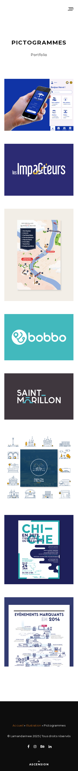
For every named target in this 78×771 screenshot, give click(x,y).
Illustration (33, 725)
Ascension (39, 764)
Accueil (18, 725)
